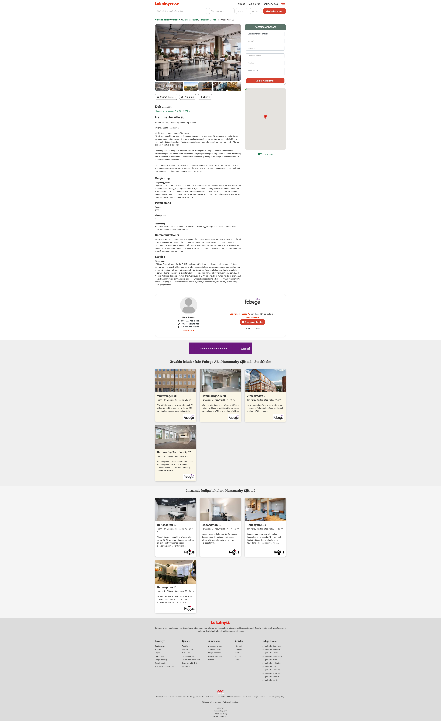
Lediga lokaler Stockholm (271, 646)
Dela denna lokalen (253, 322)
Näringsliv (238, 646)
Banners (211, 660)
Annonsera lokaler (215, 646)
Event (237, 660)
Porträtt (238, 656)
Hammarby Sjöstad (208, 20)
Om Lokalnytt (160, 646)
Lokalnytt (160, 641)
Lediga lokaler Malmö (270, 653)
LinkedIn (218, 702)
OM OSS (241, 4)
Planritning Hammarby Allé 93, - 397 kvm (173, 111)
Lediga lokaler (163, 20)
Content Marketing (215, 656)
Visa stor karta (266, 154)
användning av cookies (256, 697)
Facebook (235, 702)
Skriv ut (206, 97)
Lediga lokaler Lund (269, 666)
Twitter (225, 702)
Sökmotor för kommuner (191, 660)
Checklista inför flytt (189, 663)
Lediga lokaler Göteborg (271, 649)
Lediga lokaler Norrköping (271, 673)
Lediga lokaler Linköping (271, 670)
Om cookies (159, 656)
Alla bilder (188, 97)
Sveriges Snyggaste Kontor (165, 666)
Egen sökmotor (187, 649)
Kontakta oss (271, 4)
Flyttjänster (186, 666)
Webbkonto (186, 646)
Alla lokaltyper (217, 11)
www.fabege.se (252, 317)
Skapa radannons (215, 653)
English (157, 653)
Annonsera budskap (215, 649)
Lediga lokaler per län (270, 680)
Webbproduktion (188, 656)
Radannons (186, 653)
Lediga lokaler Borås (269, 660)
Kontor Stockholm (190, 20)
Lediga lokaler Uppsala (270, 677)
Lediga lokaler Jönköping (271, 663)
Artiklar (239, 641)
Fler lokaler (188, 330)
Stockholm (176, 20)
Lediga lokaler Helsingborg (272, 656)
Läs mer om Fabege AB (240, 314)
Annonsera (214, 641)
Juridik (237, 653)
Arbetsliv (238, 649)
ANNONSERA (254, 4)
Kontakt (158, 649)
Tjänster (186, 641)
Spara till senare (167, 97)
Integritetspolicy (161, 660)
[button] (239, 26)
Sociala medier (160, 663)
